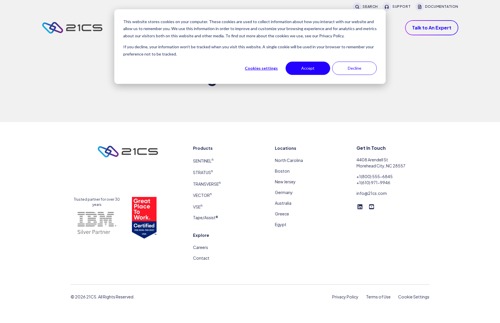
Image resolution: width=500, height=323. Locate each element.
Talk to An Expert (431, 28)
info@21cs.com (371, 193)
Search (370, 6)
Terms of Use (378, 296)
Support (401, 6)
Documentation (441, 6)
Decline (354, 68)
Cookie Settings (413, 296)
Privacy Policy (345, 296)
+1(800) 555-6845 (374, 176)
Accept (308, 68)
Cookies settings (261, 68)
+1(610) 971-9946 (373, 182)
